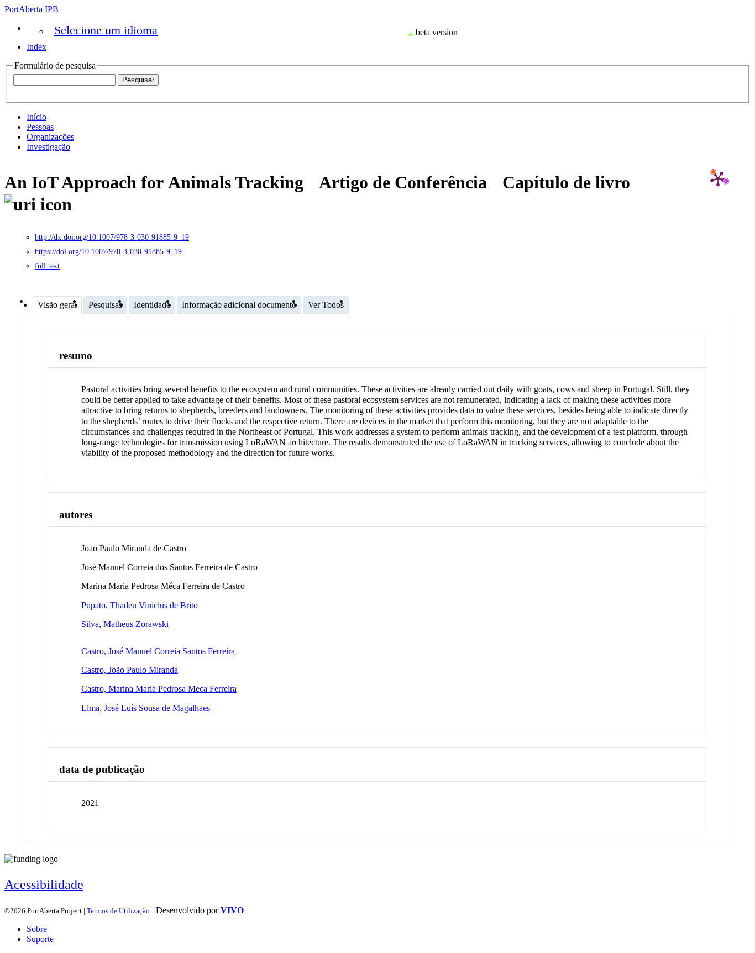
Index (36, 46)
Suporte (40, 939)
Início (36, 117)
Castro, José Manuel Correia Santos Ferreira (158, 651)
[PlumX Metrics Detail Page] (718, 178)
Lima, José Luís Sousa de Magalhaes (145, 708)
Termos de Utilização (118, 911)
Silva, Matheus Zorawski (125, 624)
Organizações (50, 136)
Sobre (37, 929)
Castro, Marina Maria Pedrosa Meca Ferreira (159, 688)
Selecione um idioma (106, 30)
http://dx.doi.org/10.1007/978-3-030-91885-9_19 (112, 237)
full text (47, 266)
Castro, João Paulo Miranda (129, 670)
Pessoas (40, 126)
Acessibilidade (43, 884)
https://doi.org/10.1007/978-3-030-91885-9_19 (108, 252)
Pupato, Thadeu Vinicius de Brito (139, 605)
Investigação (48, 146)
